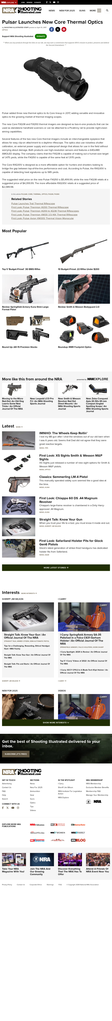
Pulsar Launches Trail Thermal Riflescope (33, 203)
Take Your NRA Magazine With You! (13, 870)
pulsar (24, 194)
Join (23, 2)
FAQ (4, 791)
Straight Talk (10, 641)
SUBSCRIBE (16, 754)
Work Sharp (98, 647)
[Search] (107, 10)
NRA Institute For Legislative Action (70, 792)
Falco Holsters (85, 647)
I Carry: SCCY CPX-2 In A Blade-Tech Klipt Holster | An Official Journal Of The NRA (84, 671)
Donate (37, 2)
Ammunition (35, 791)
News (52, 10)
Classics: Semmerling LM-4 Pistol (63, 476)
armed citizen (23, 641)
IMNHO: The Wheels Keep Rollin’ (63, 433)
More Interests (28, 593)
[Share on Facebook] (51, 28)
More (18, 427)
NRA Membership (93, 783)
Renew (29, 2)
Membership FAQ (93, 791)
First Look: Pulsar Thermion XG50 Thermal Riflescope (40, 207)
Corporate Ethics (36, 884)
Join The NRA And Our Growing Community (40, 871)
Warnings (50, 884)
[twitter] (58, 28)
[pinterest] (64, 28)
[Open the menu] (99, 10)
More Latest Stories (67, 567)
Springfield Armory (69, 647)
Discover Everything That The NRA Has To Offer (70, 871)
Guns (82, 10)
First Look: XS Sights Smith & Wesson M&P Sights (70, 457)
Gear (47, 555)
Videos (62, 690)
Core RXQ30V (14, 165)
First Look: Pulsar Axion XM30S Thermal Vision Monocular (42, 218)
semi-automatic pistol (39, 641)
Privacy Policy (7, 884)
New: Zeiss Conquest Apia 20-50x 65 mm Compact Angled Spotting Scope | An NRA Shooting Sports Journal (97, 405)
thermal (37, 194)
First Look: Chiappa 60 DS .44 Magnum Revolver (68, 500)
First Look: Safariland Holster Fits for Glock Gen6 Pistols (71, 542)
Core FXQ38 (18, 124)
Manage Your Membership (97, 795)
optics (44, 194)
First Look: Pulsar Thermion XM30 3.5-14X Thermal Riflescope (44, 214)
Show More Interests (71, 722)
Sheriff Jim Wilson (53, 526)
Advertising (7, 783)
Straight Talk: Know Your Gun (60, 519)
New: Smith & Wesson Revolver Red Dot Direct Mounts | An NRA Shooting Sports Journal (69, 404)
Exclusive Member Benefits (97, 787)
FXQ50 (35, 124)
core (30, 194)
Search (5, 798)
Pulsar (5, 113)
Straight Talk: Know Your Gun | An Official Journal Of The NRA (25, 636)
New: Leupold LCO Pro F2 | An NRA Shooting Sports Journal (42, 401)
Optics (5, 30)
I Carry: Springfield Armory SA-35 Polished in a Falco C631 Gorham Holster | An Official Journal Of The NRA (81, 639)
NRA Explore (63, 797)
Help (4, 795)
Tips (46, 448)
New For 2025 (67, 10)
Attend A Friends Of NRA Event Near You (97, 870)
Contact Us (6, 787)
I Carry (62, 599)
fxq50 (56, 194)
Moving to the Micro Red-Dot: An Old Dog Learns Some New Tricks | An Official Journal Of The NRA (13, 404)
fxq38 (50, 194)
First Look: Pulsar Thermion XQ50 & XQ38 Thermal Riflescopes (45, 211)
